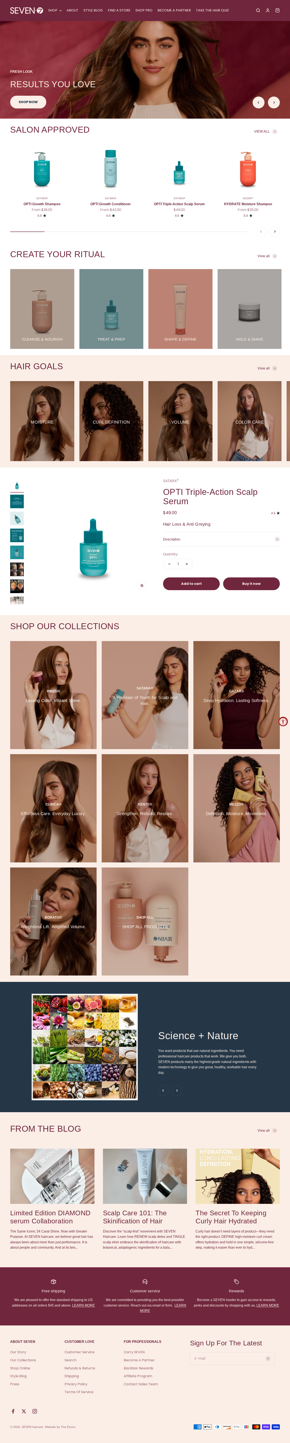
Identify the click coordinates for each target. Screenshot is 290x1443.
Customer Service (79, 1352)
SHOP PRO (143, 10)
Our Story (18, 1352)
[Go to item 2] (17, 502)
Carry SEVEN (134, 1352)
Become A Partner (139, 1360)
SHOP (52, 10)
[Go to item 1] (17, 485)
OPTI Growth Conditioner (110, 204)
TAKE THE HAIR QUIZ (212, 10)
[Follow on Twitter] (24, 1411)
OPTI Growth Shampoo (42, 204)
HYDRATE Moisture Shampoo (248, 204)
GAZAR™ (248, 198)
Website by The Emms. (60, 1427)
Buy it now (251, 583)
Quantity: (170, 554)
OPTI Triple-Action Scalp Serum (179, 204)
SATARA (171, 481)
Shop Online (20, 1368)
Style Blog (18, 1376)
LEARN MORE (83, 1305)
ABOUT (72, 10)
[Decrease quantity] (169, 564)
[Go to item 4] (17, 536)
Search (70, 1360)
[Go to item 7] (17, 587)
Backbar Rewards (138, 1368)
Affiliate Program (138, 1376)
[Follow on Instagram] (35, 1411)
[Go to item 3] (17, 519)
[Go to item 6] (17, 570)
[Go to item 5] (17, 553)
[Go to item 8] (17, 603)
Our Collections (23, 1360)
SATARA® (42, 198)
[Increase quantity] (187, 564)
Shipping (72, 1376)
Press (14, 1384)
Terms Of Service (79, 1392)
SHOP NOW (28, 102)
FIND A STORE (119, 10)
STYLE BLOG (93, 10)
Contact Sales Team (141, 1384)
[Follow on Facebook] (13, 1411)
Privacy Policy (76, 1384)
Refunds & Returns (80, 1368)
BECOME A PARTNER (174, 10)
